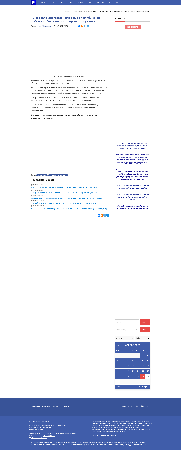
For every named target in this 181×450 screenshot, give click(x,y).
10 (117, 366)
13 (133, 366)
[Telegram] (85, 26)
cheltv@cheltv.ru (37, 429)
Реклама (55, 406)
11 (122, 366)
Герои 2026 (100, 2)
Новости (51, 2)
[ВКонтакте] (79, 26)
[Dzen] (148, 406)
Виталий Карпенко (43, 26)
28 (138, 376)
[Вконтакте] (124, 406)
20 (133, 371)
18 (122, 371)
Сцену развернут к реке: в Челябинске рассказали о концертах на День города (65, 192)
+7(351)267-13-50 (49, 436)
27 (133, 376)
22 (143, 371)
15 (143, 366)
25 (122, 376)
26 (128, 376)
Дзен (116, 2)
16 (148, 366)
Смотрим (80, 2)
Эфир (71, 2)
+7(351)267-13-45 (44, 427)
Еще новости (132, 27)
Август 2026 (132, 345)
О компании (35, 406)
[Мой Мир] (88, 26)
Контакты (65, 406)
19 (128, 371)
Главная (41, 2)
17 (117, 371)
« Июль (119, 387)
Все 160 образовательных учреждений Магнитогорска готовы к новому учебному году (69, 208)
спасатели (42, 175)
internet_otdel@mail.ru (39, 438)
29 (143, 376)
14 (138, 366)
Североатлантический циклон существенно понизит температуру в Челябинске (66, 198)
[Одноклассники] (82, 26)
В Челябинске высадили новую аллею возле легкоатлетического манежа (63, 203)
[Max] (142, 406)
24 (117, 376)
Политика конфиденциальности (104, 435)
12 (128, 366)
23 (148, 371)
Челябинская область (58, 175)
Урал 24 (90, 2)
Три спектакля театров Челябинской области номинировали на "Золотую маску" (66, 187)
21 (138, 371)
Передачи (62, 2)
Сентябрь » (144, 387)
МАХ (109, 2)
